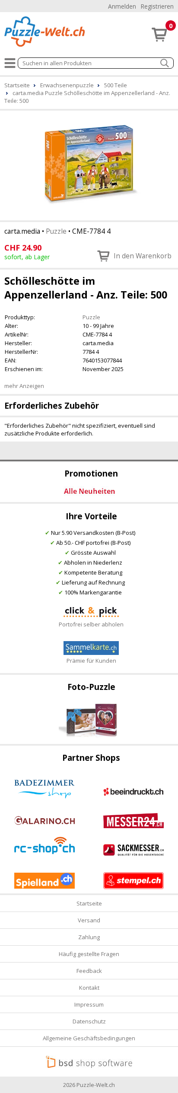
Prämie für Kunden (91, 660)
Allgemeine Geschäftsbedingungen (89, 1038)
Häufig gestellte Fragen (89, 954)
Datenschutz (89, 1021)
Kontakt (89, 987)
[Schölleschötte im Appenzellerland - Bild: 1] (89, 164)
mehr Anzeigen (24, 386)
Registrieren (157, 6)
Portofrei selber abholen (91, 624)
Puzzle (56, 231)
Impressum (89, 1004)
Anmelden (122, 6)
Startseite (89, 903)
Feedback (89, 971)
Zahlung (89, 937)
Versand (89, 920)
